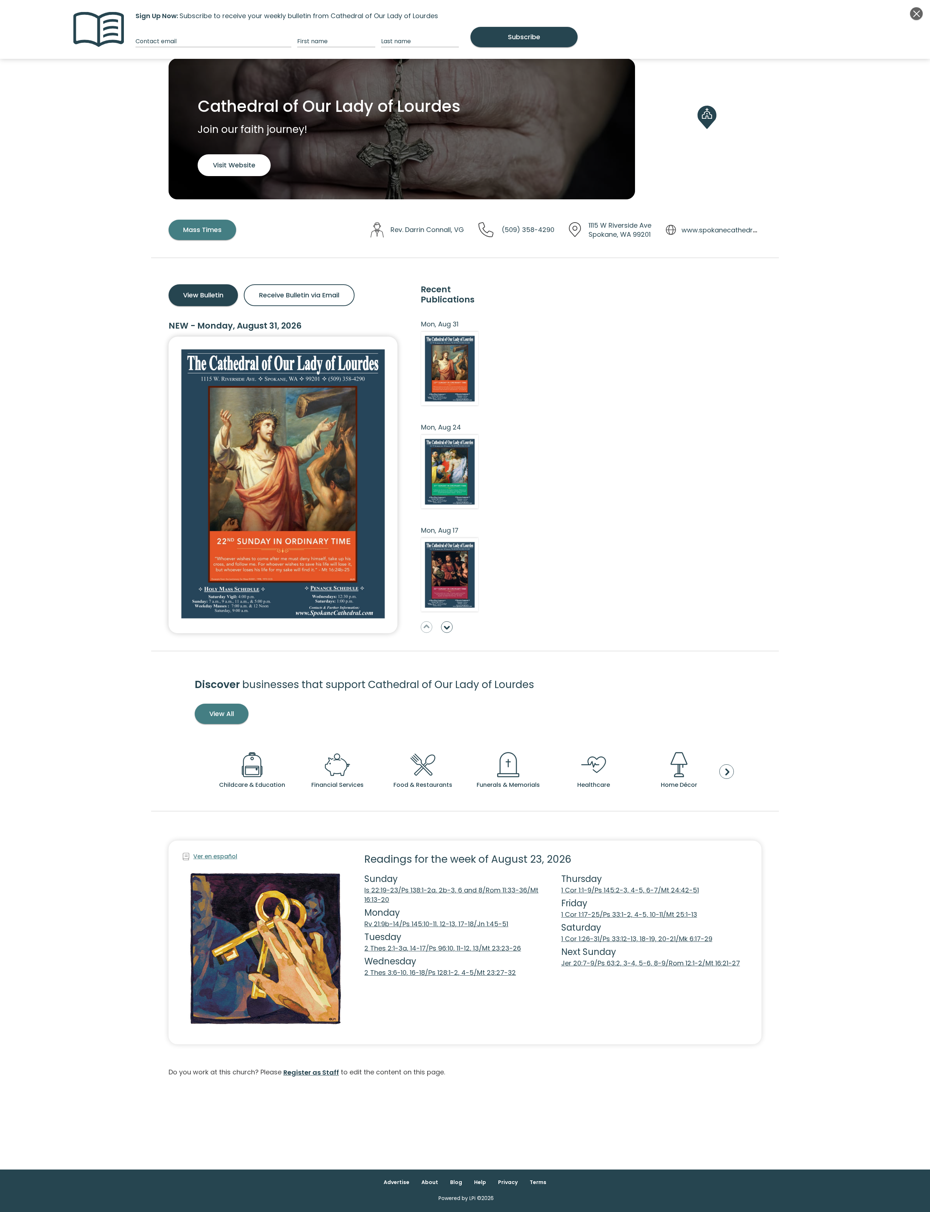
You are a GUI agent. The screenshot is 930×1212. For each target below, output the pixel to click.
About (429, 1182)
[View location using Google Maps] (706, 128)
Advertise (396, 1182)
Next (447, 627)
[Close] (916, 13)
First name (312, 41)
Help (480, 1182)
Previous (426, 627)
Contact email (156, 41)
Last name (396, 41)
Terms (538, 1182)
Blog (456, 1182)
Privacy (508, 1182)
